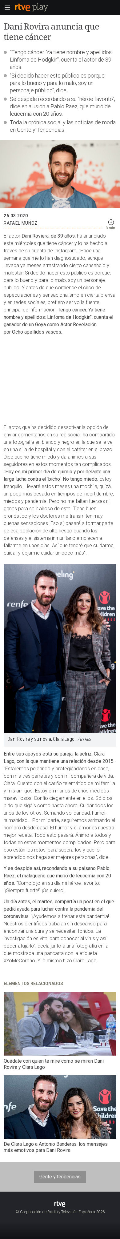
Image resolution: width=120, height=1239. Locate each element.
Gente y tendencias (60, 1177)
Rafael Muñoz (21, 223)
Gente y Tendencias (40, 129)
